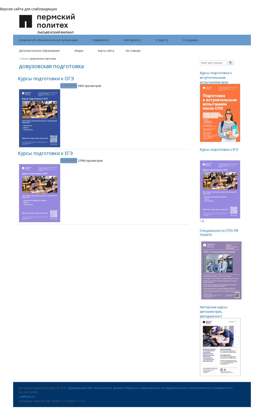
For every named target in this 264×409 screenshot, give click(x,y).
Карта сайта (106, 50)
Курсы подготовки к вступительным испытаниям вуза (216, 77)
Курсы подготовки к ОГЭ (46, 78)
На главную (133, 50)
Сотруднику (190, 40)
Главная (24, 58)
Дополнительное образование (39, 50)
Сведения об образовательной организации (48, 40)
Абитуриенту (132, 40)
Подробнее (69, 86)
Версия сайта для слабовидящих (28, 9)
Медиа (78, 50)
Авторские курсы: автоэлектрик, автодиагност (214, 311)
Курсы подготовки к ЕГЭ (45, 153)
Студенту (162, 40)
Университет (100, 40)
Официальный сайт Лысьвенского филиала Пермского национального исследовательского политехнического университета (149, 388)
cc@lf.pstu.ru (27, 396)
